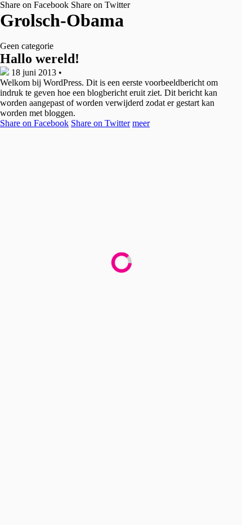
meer (141, 123)
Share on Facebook (34, 5)
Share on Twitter (100, 5)
